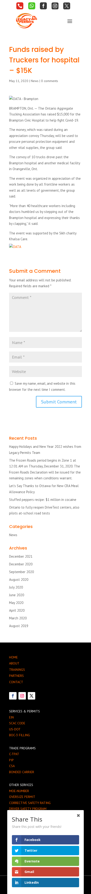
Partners (16, 676)
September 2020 (21, 572)
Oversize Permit (22, 797)
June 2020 (16, 595)
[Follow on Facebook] (13, 696)
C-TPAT (14, 754)
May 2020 (16, 602)
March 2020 (18, 618)
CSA (12, 766)
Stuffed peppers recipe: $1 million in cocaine (42, 499)
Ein (11, 717)
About (14, 663)
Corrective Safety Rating (30, 803)
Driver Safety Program (27, 809)
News (34, 81)
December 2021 (20, 556)
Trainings (17, 670)
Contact (16, 682)
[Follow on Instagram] (22, 696)
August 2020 (18, 579)
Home (13, 657)
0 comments (49, 81)
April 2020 (16, 610)
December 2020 (20, 564)
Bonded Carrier (21, 772)
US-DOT (15, 729)
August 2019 (18, 626)
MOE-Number (19, 791)
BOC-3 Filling (19, 735)
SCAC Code (17, 723)
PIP (11, 760)
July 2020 (16, 587)
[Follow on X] (31, 696)
